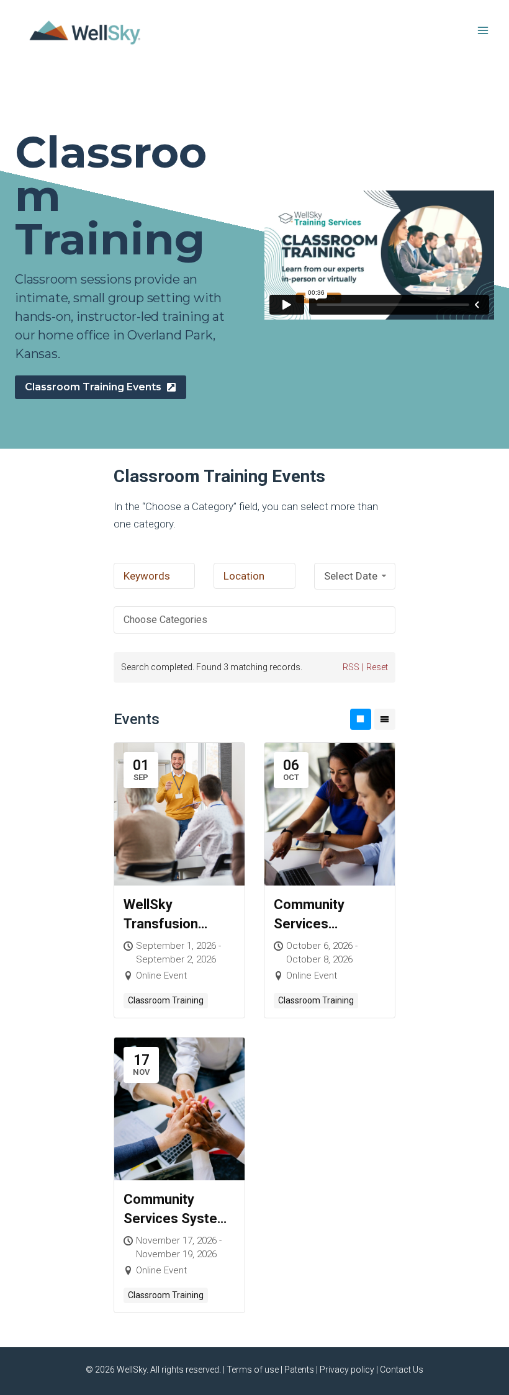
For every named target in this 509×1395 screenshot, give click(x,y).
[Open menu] (482, 30)
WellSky (131, 1370)
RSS (351, 667)
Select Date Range (350, 580)
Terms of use (253, 1370)
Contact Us (401, 1370)
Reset (377, 667)
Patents (299, 1370)
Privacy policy (347, 1370)
